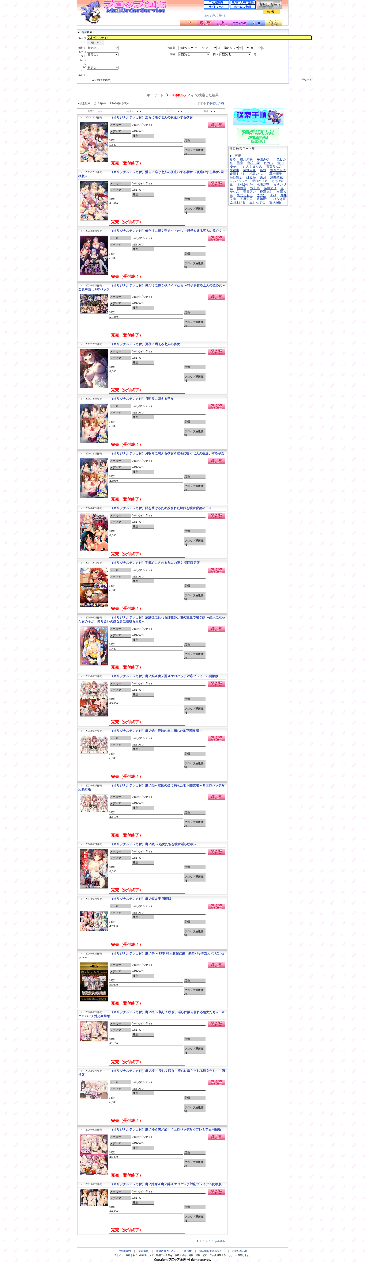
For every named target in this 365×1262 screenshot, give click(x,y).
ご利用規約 (124, 1251)
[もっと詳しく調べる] (215, 15)
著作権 (188, 1251)
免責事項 (143, 1251)
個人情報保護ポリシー (212, 1251)
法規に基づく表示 (166, 1251)
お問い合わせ (239, 1251)
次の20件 (219, 103)
